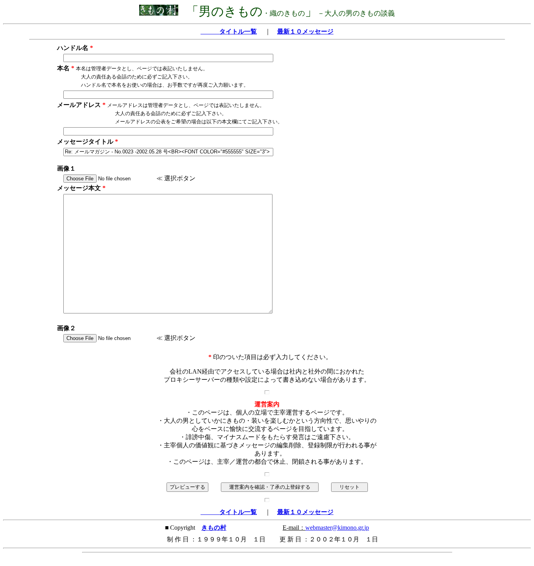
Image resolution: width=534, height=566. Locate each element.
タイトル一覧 (229, 31)
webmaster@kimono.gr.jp (337, 527)
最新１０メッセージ (305, 31)
